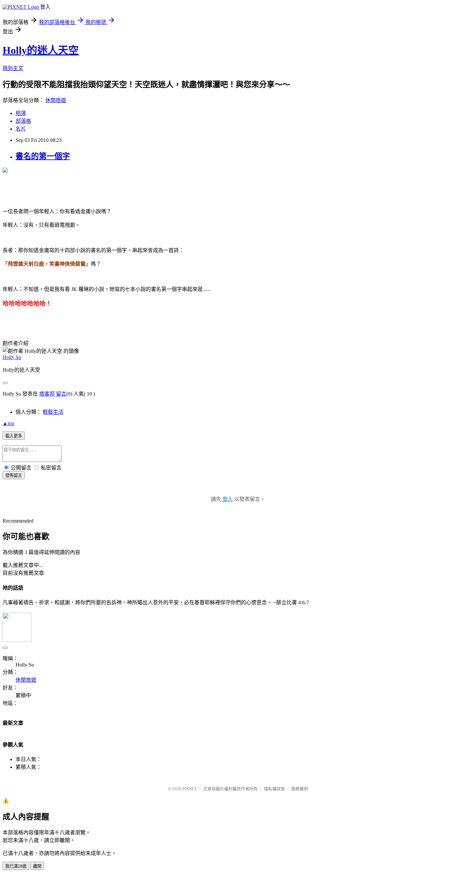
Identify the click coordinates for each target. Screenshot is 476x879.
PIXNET (189, 788)
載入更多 (13, 436)
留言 (61, 394)
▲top (8, 423)
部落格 (23, 121)
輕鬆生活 (53, 412)
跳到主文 (13, 68)
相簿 (21, 113)
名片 (21, 129)
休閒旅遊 (55, 100)
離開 (37, 866)
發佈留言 (13, 475)
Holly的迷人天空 (41, 50)
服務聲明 (299, 788)
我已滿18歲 (16, 866)
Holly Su (12, 357)
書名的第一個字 (43, 156)
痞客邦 (47, 394)
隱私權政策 (274, 788)
